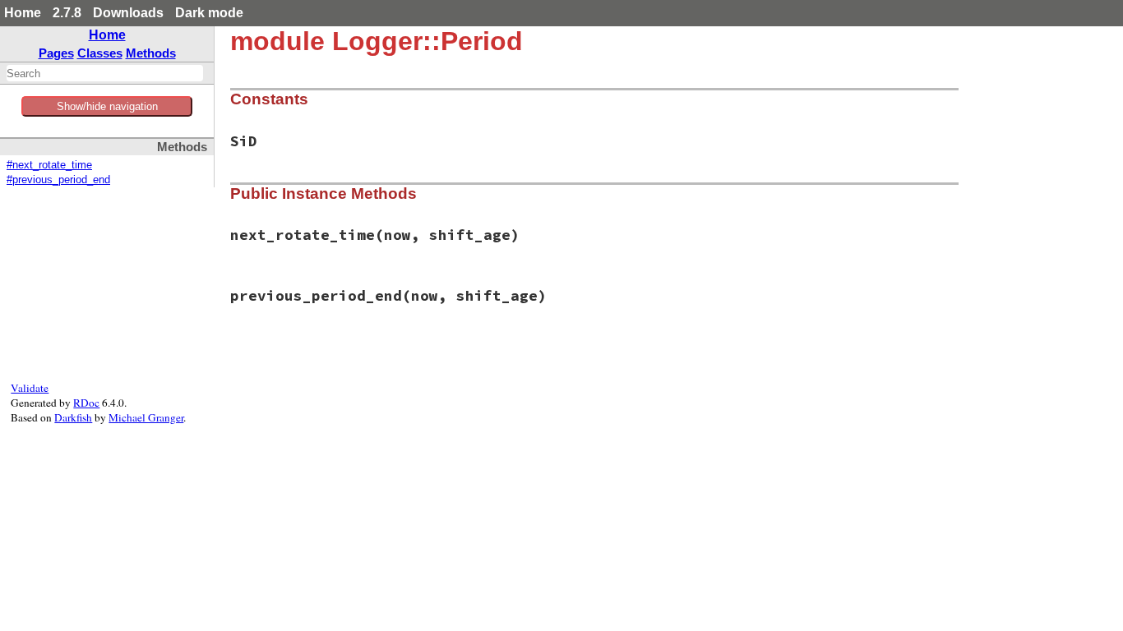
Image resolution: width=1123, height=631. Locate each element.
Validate (30, 387)
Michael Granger (146, 417)
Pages (56, 53)
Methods (151, 53)
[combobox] (105, 73)
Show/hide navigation (107, 106)
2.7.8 (67, 13)
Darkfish (73, 417)
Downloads (128, 13)
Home (22, 13)
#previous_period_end (58, 180)
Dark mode (209, 13)
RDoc (86, 402)
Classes (99, 53)
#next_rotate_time (49, 165)
